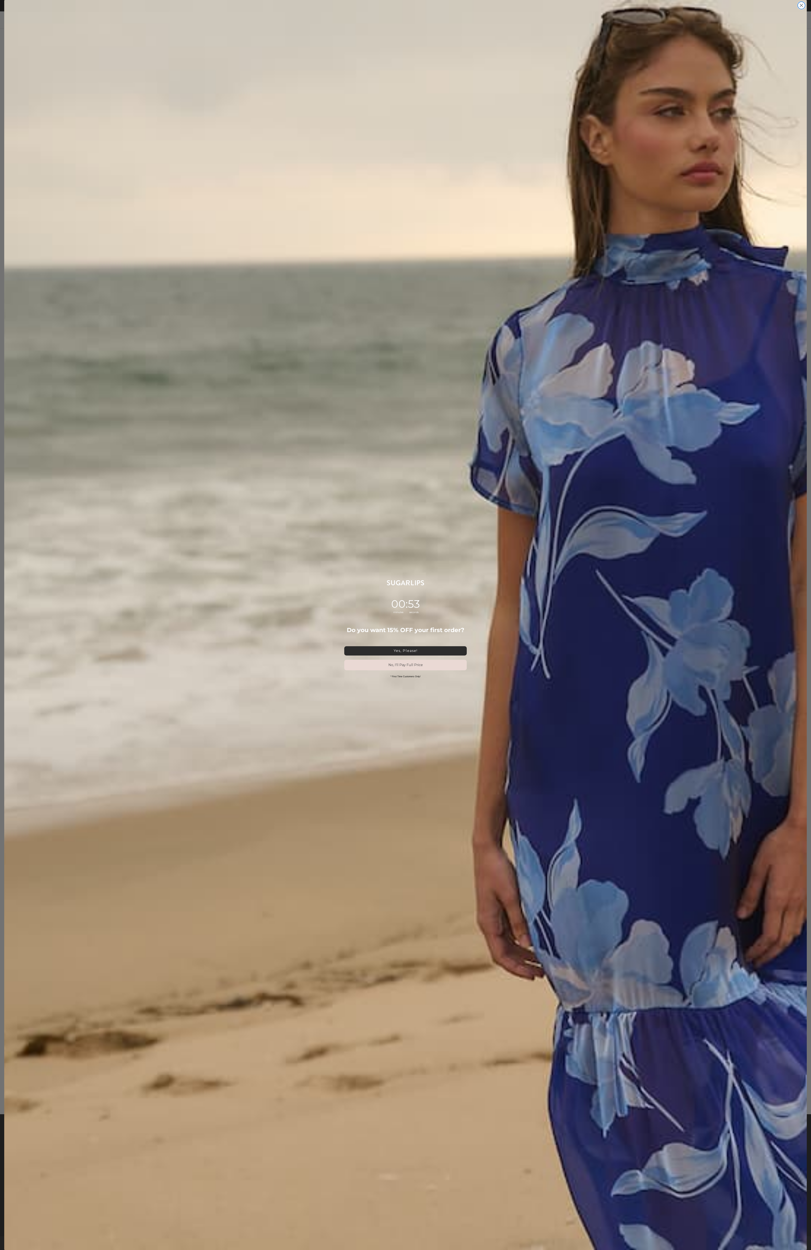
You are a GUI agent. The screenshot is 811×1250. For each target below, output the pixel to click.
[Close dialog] (801, 5)
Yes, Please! (406, 651)
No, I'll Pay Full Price (405, 665)
